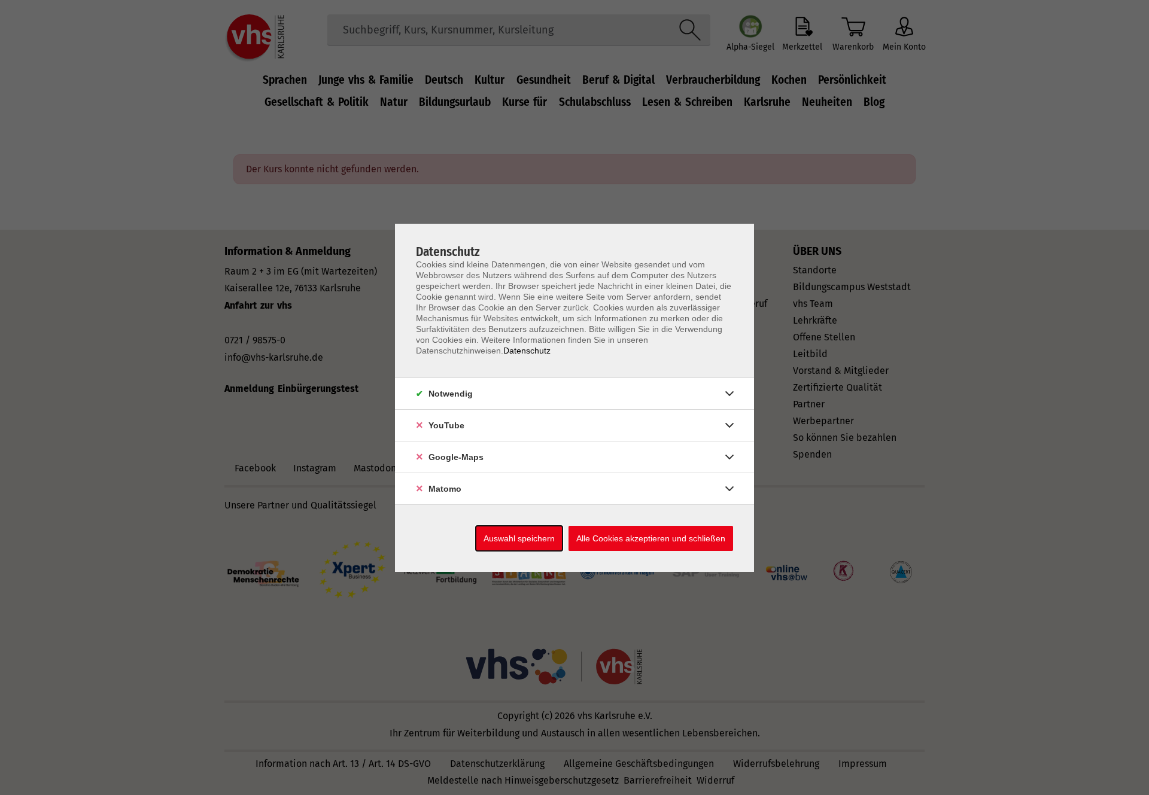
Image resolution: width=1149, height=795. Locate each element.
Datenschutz (527, 350)
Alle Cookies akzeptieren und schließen (650, 538)
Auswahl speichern (519, 538)
